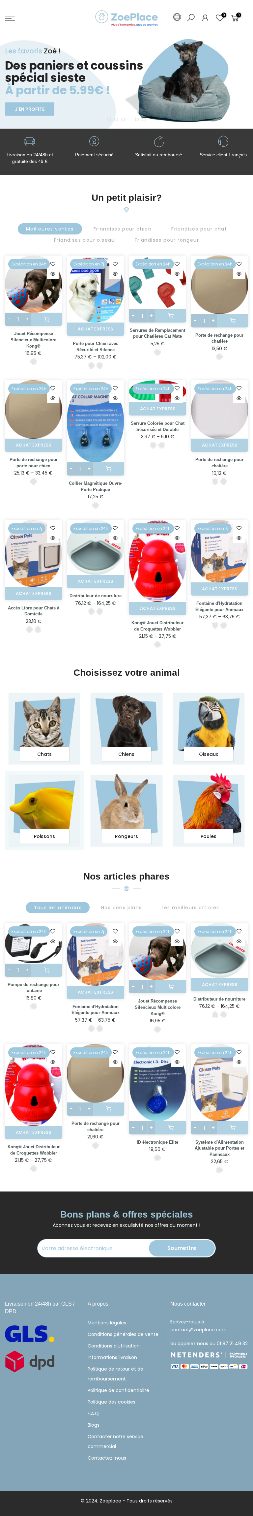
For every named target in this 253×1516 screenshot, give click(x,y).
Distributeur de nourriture (96, 595)
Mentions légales (107, 1322)
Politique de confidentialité (118, 1390)
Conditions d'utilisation (114, 1346)
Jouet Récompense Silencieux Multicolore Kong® (33, 339)
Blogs (93, 1425)
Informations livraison (112, 1357)
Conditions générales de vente (123, 1334)
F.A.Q (93, 1413)
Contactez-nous (107, 1458)
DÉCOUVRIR (30, 105)
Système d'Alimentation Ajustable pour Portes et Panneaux (219, 1148)
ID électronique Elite (157, 1142)
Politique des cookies (111, 1402)
